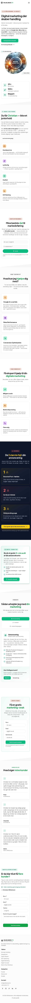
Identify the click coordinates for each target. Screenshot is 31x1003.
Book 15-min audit (12, 579)
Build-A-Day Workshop (7, 965)
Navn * (5, 896)
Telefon (5, 908)
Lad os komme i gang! (7, 138)
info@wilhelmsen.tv (6, 983)
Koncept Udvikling (5, 952)
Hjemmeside (9, 734)
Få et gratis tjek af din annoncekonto (14, 526)
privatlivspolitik (18, 254)
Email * (5, 902)
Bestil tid (7, 678)
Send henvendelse (15, 925)
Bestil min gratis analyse (15, 742)
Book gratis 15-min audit (10, 40)
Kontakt (3, 976)
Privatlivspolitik (15, 998)
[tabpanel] (15, 656)
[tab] (15, 618)
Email (7, 728)
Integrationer (4, 954)
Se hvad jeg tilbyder (7, 44)
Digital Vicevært (5, 962)
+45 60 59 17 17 (5, 985)
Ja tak (16, 251)
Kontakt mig (16, 678)
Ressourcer (4, 974)
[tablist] (15, 622)
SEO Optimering (5, 958)
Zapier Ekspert (5, 956)
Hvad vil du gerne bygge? (10, 913)
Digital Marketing (5, 960)
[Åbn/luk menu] (28, 2)
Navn (7, 722)
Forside (3, 972)
